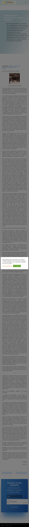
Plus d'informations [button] (7, 266)
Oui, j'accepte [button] (17, 266)
